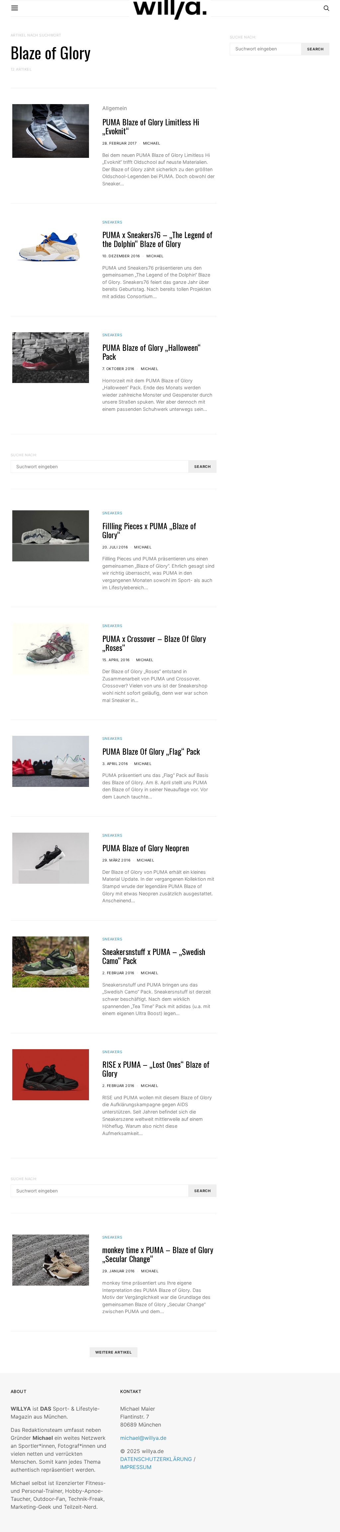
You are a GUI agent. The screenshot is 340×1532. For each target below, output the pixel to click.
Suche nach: (24, 455)
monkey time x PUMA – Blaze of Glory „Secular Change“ (157, 1254)
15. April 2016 (116, 660)
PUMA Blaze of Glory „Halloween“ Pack (151, 351)
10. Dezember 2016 (121, 256)
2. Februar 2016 (118, 973)
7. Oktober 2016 (118, 368)
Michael (151, 143)
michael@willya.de (143, 1438)
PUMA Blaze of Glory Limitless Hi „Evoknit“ (150, 126)
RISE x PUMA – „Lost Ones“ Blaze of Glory (156, 1068)
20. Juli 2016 (115, 547)
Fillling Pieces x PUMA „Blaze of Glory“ (149, 530)
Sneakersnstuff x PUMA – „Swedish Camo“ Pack (153, 955)
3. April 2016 (115, 763)
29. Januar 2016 (118, 1271)
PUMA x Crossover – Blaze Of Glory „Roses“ (154, 642)
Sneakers (112, 222)
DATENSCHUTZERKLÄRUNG (156, 1459)
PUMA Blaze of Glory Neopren (145, 848)
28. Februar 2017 (119, 143)
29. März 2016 (116, 860)
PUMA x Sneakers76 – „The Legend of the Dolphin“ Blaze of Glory (157, 238)
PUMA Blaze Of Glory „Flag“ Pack (151, 751)
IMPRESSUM (135, 1467)
